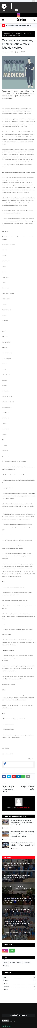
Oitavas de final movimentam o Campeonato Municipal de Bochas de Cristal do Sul (19, 26)
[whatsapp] (12, 951)
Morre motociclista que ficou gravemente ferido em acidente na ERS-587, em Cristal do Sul (18, 899)
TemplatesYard (6, 1026)
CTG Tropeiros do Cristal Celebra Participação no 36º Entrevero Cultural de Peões (17, 888)
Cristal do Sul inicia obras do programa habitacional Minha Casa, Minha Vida (17, 911)
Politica (19, 962)
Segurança (27, 962)
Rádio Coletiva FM (9, 52)
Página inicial (7, 33)
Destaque (12, 962)
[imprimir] (32, 758)
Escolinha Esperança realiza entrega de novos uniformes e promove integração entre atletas (23, 834)
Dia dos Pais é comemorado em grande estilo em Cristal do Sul (17, 865)
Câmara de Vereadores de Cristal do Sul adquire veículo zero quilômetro (23, 844)
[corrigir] (29, 758)
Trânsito (5, 966)
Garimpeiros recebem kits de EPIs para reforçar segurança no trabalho (17, 934)
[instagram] (18, 15)
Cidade (5, 962)
